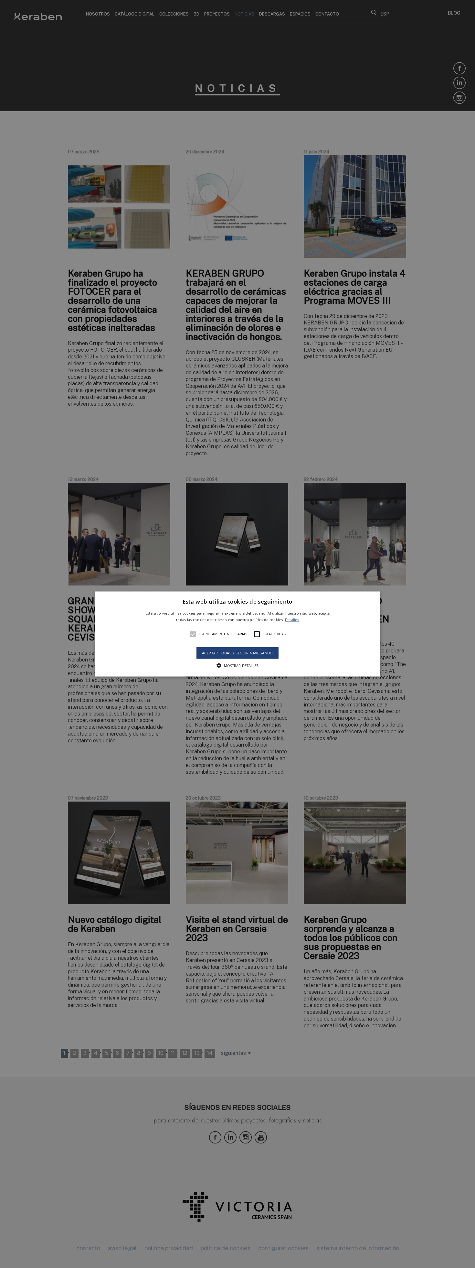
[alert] (237, 634)
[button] (237, 634)
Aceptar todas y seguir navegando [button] (237, 652)
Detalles (292, 619)
